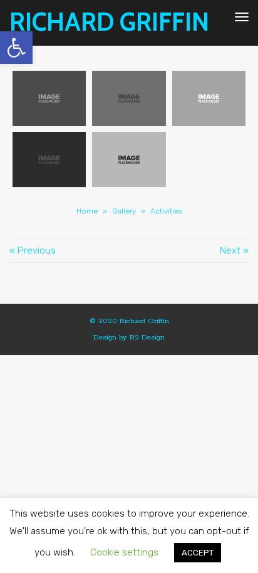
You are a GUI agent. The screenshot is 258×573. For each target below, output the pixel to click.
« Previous (32, 250)
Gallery (124, 211)
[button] (16, 47)
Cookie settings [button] (124, 552)
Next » (234, 250)
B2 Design (147, 337)
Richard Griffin (109, 21)
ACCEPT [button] (198, 552)
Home (87, 211)
